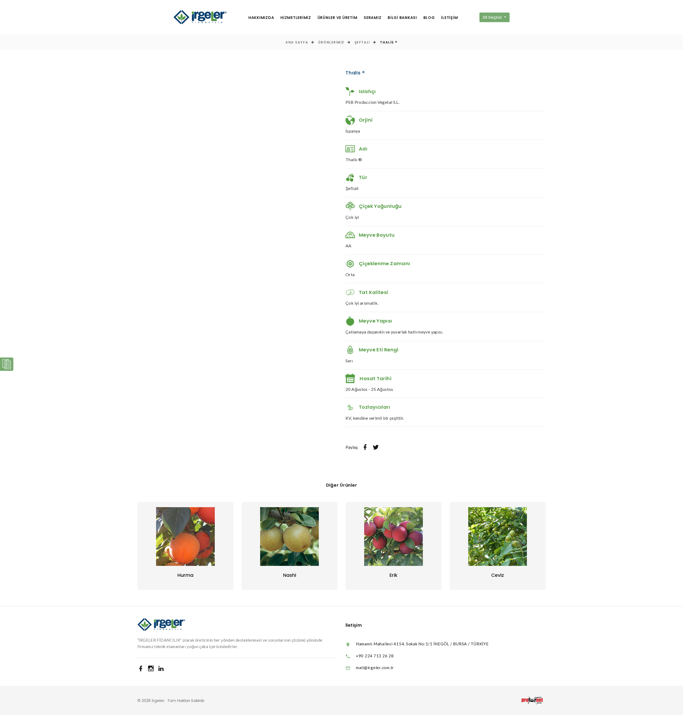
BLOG (429, 17)
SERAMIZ (372, 17)
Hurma (185, 575)
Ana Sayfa (296, 42)
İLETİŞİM (449, 17)
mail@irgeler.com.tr (375, 667)
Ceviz (497, 575)
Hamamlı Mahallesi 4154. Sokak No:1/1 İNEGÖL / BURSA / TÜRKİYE (422, 643)
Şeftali (362, 42)
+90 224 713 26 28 (375, 655)
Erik (394, 575)
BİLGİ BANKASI (402, 17)
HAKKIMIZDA (261, 17)
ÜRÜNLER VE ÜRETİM (337, 17)
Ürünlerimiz (331, 42)
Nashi (289, 575)
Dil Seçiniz (493, 17)
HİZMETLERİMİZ (295, 17)
